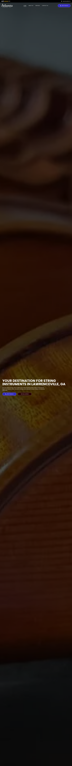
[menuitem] (24, 6)
